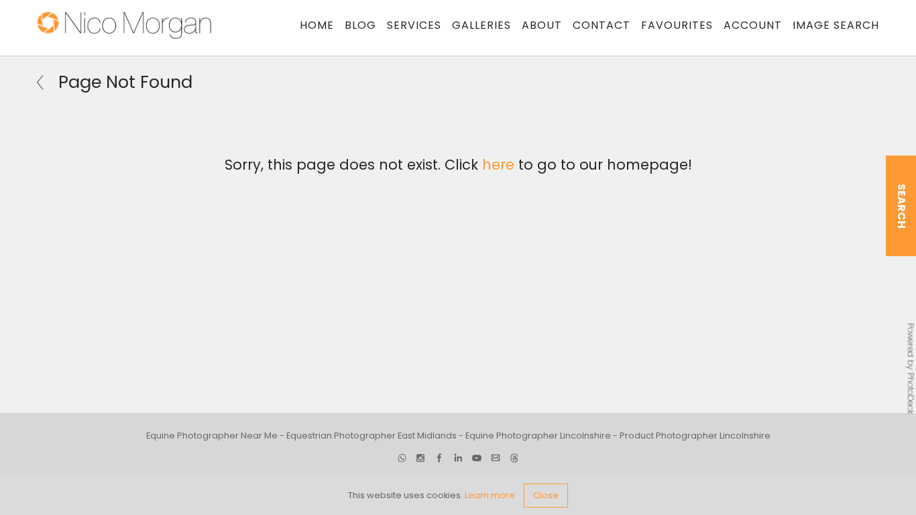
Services (414, 25)
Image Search (836, 25)
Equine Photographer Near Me (212, 435)
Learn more (490, 495)
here (498, 164)
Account (753, 25)
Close (546, 495)
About (542, 25)
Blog (360, 25)
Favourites (677, 25)
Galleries (481, 25)
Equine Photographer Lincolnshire (538, 435)
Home (317, 25)
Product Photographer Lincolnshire (695, 435)
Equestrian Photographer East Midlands (371, 435)
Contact (601, 25)
